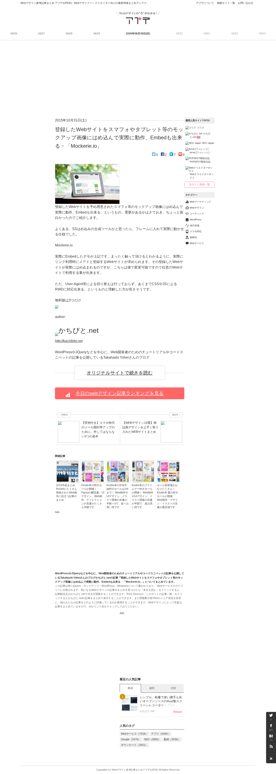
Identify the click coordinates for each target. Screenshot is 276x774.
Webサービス (197, 243)
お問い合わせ (245, 3)
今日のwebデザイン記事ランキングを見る (120, 393)
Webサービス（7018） (134, 733)
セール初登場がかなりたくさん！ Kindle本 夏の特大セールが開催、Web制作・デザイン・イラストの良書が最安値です (167, 496)
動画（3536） (172, 739)
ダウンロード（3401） (134, 744)
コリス (200, 127)
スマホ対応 (196, 231)
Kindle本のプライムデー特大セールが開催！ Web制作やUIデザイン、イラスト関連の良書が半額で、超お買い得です (142, 496)
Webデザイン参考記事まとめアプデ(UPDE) (135, 769)
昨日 (130, 688)
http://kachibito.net (69, 341)
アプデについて (205, 3)
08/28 (69, 33)
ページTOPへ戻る (271, 758)
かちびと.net (200, 135)
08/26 (14, 33)
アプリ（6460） (160, 733)
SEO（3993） (152, 739)
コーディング (197, 213)
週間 (151, 688)
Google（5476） (131, 739)
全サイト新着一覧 (199, 184)
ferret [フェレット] (199, 152)
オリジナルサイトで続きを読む (120, 372)
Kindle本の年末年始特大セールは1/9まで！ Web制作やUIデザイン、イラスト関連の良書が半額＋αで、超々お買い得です (118, 496)
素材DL (194, 237)
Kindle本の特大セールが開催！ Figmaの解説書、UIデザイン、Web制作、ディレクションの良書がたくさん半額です (92, 496)
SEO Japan (208, 143)
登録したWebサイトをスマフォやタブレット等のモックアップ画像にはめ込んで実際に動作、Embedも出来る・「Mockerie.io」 (119, 137)
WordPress (196, 219)
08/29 (96, 33)
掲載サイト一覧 (226, 3)
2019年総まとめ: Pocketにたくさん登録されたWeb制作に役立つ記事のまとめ (66, 492)
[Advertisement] (138, 79)
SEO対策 (194, 225)
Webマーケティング (200, 201)
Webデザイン (197, 207)
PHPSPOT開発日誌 (200, 161)
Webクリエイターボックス (201, 176)
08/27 (41, 33)
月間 (173, 688)
